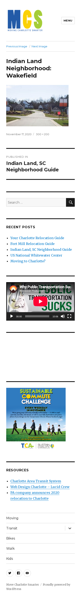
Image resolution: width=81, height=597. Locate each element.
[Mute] (63, 316)
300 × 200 (42, 134)
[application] (40, 301)
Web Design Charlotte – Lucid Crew (40, 487)
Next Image (39, 46)
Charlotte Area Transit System (35, 481)
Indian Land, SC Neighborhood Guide (41, 249)
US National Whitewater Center (36, 255)
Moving (12, 518)
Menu (68, 20)
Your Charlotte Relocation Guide (37, 238)
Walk (10, 548)
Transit (11, 528)
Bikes (10, 538)
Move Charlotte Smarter (22, 584)
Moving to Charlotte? (27, 261)
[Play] (12, 316)
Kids (9, 559)
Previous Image (16, 46)
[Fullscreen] (69, 316)
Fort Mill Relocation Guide (32, 244)
